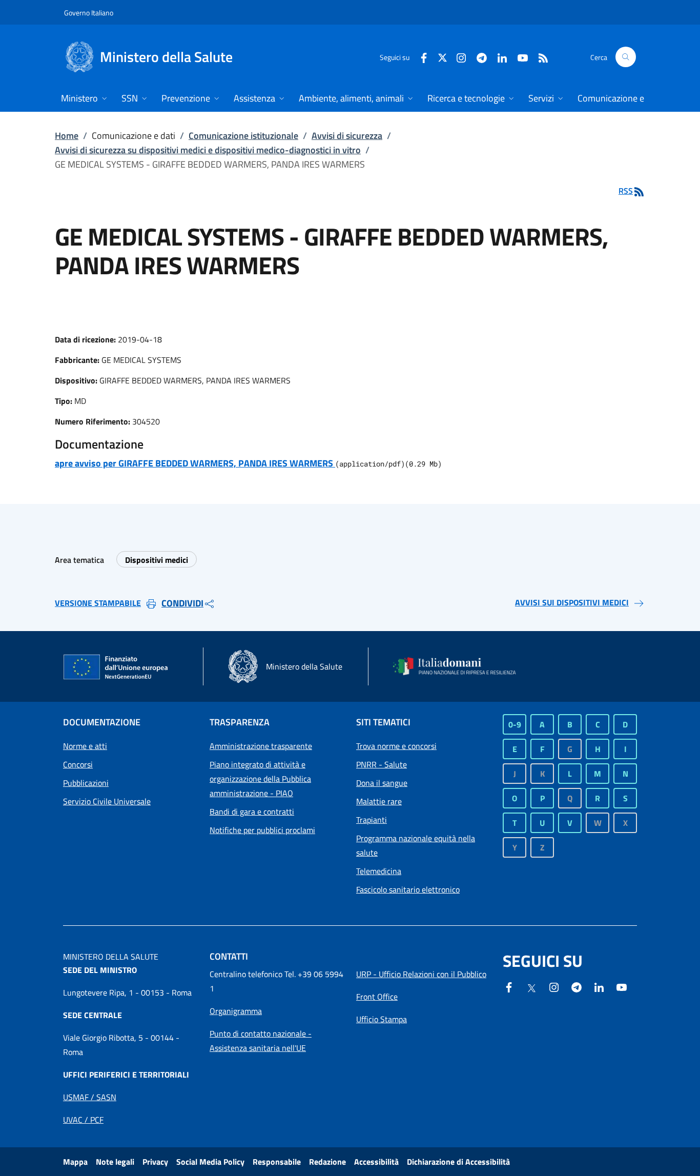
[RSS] (539, 57)
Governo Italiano (88, 12)
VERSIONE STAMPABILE (98, 603)
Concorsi (78, 764)
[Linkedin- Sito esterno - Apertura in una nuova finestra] (599, 986)
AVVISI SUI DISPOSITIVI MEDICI (572, 602)
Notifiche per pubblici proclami (262, 830)
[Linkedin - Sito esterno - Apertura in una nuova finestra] (498, 57)
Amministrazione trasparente (261, 746)
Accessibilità (376, 1161)
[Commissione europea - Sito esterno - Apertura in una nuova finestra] (116, 667)
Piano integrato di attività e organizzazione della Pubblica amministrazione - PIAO (260, 778)
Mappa (75, 1161)
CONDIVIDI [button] (182, 603)
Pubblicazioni (86, 783)
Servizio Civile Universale (107, 801)
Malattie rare (379, 801)
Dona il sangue (381, 783)
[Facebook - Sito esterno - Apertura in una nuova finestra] (419, 57)
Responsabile (277, 1161)
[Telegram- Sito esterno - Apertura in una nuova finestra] (477, 57)
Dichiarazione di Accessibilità (458, 1161)
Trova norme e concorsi (396, 746)
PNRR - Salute (381, 764)
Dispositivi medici (156, 560)
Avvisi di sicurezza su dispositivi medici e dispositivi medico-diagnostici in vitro (208, 150)
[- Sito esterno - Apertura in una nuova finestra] (621, 986)
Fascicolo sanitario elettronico (408, 889)
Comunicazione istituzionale (243, 136)
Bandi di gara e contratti (252, 811)
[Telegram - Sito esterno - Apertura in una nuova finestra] (576, 986)
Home (66, 136)
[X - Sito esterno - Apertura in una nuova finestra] (442, 57)
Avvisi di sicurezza (347, 136)
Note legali (115, 1161)
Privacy (155, 1161)
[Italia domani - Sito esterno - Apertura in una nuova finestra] (460, 666)
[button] (625, 57)
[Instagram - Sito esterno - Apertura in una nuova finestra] (457, 57)
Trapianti (371, 820)
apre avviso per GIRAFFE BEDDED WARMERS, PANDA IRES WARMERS (195, 463)
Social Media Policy (210, 1161)
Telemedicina (378, 871)
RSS (626, 191)
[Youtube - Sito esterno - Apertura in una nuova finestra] (518, 57)
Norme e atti (85, 746)
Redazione (327, 1161)
